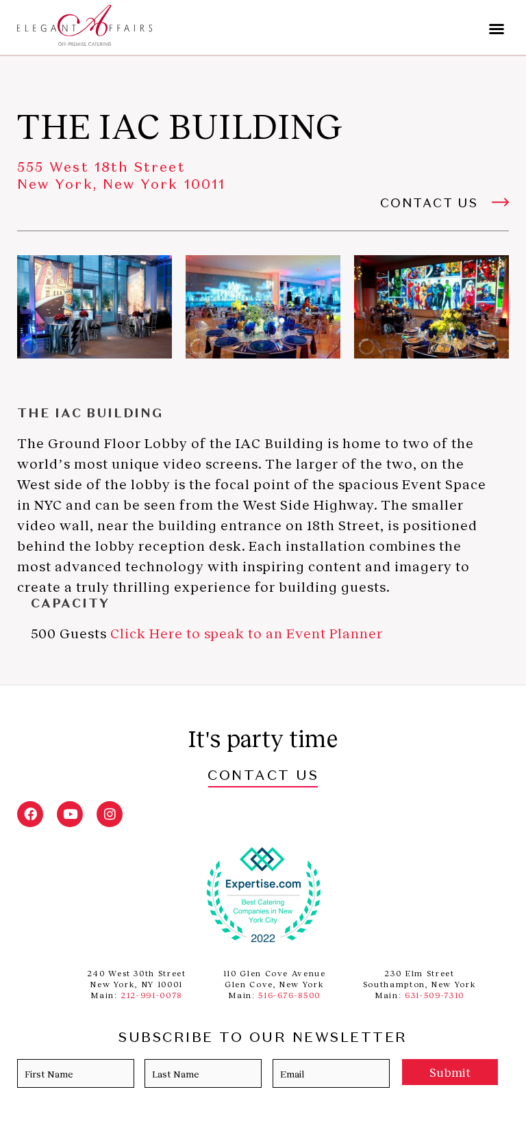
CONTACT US (263, 776)
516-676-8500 (289, 995)
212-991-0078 (151, 995)
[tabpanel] (94, 306)
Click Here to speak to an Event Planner (246, 633)
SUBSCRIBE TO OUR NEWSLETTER (263, 1038)
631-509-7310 (434, 995)
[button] (496, 28)
